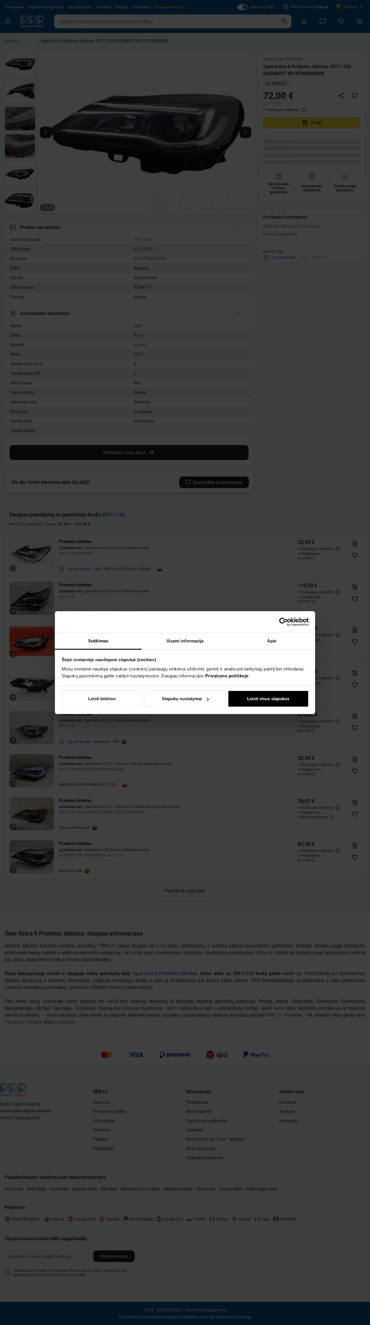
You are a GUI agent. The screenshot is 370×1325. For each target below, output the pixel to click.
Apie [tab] (271, 640)
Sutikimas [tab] (98, 640)
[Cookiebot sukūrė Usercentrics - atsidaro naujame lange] (283, 622)
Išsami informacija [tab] (185, 640)
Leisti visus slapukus (268, 698)
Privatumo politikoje (227, 675)
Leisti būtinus (102, 698)
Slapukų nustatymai (182, 698)
